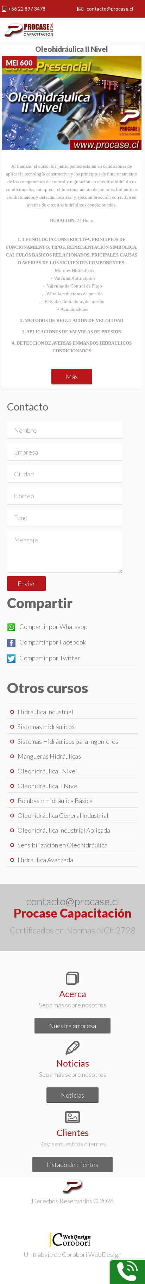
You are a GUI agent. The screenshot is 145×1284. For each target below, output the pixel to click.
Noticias (72, 1095)
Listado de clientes (72, 1164)
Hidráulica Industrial (45, 712)
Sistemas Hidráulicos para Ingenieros (68, 741)
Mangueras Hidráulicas (49, 756)
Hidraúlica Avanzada (45, 860)
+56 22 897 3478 (26, 9)
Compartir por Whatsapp (53, 626)
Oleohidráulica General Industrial (63, 815)
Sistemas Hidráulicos (46, 726)
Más (72, 377)
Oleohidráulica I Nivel (47, 771)
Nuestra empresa (72, 1026)
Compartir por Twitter (49, 658)
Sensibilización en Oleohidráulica (62, 845)
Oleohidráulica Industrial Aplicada (64, 830)
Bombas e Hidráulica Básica (55, 800)
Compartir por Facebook (52, 642)
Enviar (26, 583)
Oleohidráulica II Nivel (48, 786)
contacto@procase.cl (110, 9)
